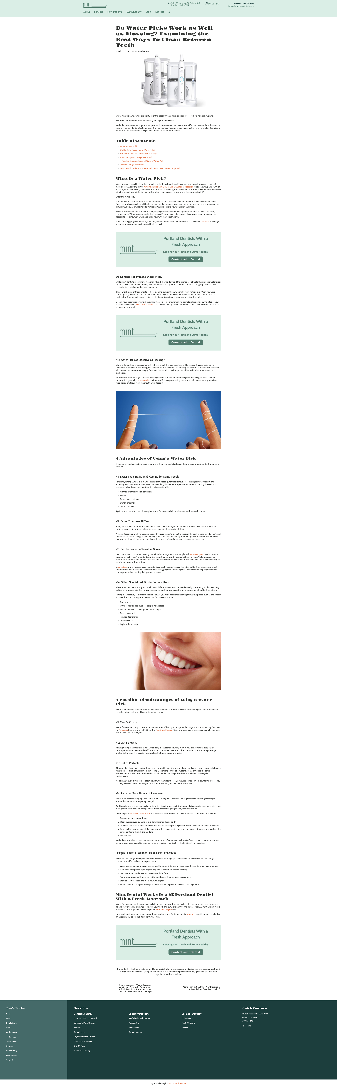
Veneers (185, 1027)
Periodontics (134, 1023)
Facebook (243, 1026)
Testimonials (11, 1041)
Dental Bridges (79, 1032)
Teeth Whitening (188, 1023)
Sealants (77, 1027)
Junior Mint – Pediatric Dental (85, 1018)
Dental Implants (135, 1032)
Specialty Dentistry (139, 1013)
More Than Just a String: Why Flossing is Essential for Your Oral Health (200, 988)
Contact (159, 11)
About (86, 11)
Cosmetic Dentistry (192, 1013)
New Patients (114, 11)
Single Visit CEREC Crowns (84, 1037)
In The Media (11, 1032)
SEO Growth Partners (178, 1083)
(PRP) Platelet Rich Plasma (139, 1018)
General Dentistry (83, 1013)
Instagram (250, 1026)
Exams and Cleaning (82, 1050)
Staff (8, 1027)
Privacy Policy (11, 1055)
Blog (148, 11)
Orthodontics (187, 1018)
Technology (11, 1037)
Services (98, 11)
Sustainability (134, 11)
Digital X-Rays (79, 1046)
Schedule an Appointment (240, 6)
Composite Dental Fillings (84, 1023)
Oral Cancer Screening (83, 1041)
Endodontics (134, 1027)
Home (8, 1014)
